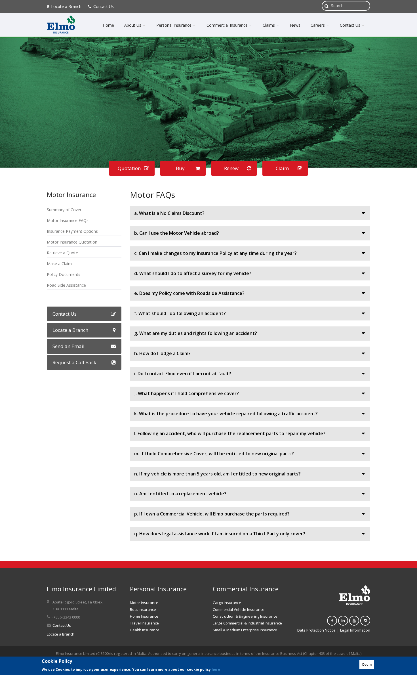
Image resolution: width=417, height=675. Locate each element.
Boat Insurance (143, 609)
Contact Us (103, 6)
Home (108, 25)
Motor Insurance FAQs (68, 220)
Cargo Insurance (227, 602)
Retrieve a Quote (62, 252)
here (216, 669)
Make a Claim (59, 263)
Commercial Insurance (228, 25)
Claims (269, 25)
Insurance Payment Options (72, 231)
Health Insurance (144, 629)
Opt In (367, 664)
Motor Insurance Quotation (72, 242)
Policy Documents (63, 274)
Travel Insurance (144, 623)
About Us (133, 25)
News (295, 25)
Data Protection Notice (316, 630)
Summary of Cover (64, 209)
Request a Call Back (74, 362)
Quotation (129, 168)
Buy (180, 168)
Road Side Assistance (66, 285)
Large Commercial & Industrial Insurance (247, 623)
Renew (231, 168)
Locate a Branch (66, 6)
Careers (318, 25)
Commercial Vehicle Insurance (238, 609)
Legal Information (355, 630)
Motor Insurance (144, 602)
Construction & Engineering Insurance (245, 616)
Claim (282, 168)
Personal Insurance (174, 25)
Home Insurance (144, 616)
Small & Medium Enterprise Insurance (245, 629)
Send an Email (68, 346)
